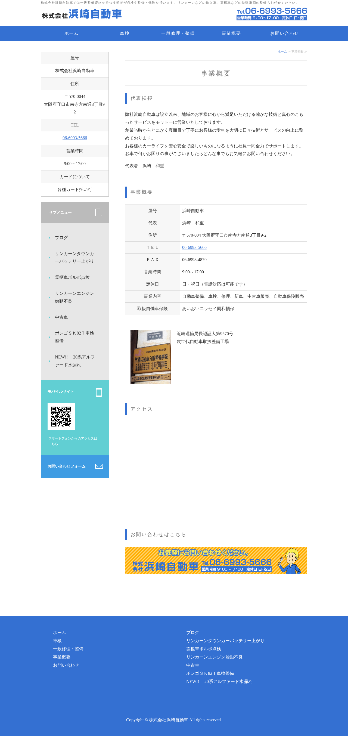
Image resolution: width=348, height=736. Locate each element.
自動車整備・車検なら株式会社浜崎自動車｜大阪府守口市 (81, 15)
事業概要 (231, 33)
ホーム (71, 33)
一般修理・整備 (178, 33)
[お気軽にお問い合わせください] (216, 576)
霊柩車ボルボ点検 (72, 277)
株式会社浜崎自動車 (168, 720)
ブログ (61, 237)
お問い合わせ (284, 33)
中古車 (63, 317)
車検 (124, 33)
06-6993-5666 (194, 247)
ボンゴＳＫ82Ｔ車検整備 (74, 337)
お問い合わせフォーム (67, 466)
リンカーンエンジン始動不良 (74, 297)
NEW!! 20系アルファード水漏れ (75, 361)
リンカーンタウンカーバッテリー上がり (74, 257)
